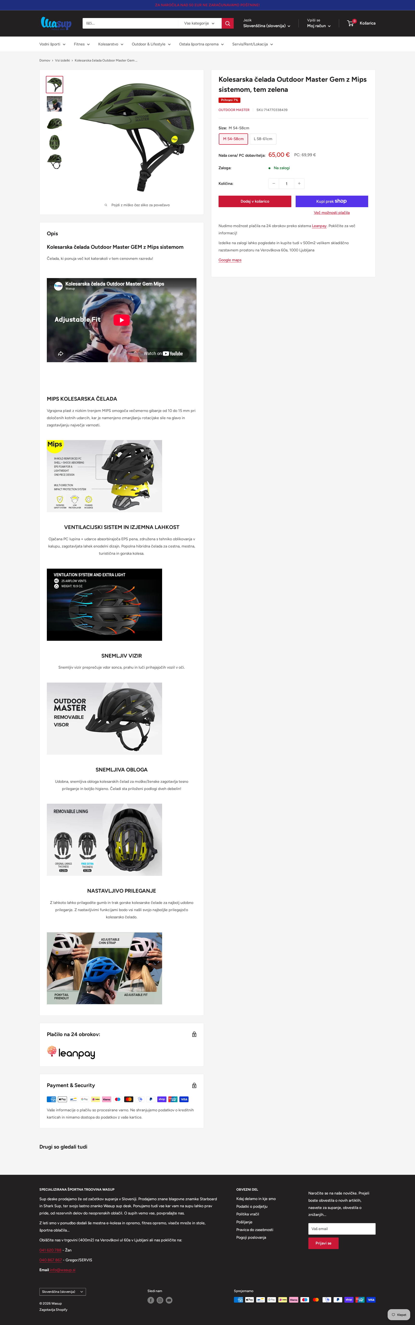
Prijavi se (323, 1243)
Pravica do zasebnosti (254, 1229)
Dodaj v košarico (255, 201)
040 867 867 (50, 1260)
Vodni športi (49, 44)
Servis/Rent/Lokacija (250, 44)
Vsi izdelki (62, 60)
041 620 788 (50, 1250)
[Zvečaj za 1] (299, 183)
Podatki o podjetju (252, 1206)
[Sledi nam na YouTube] (169, 1300)
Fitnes (79, 44)
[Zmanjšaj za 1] (274, 183)
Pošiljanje (244, 1222)
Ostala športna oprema (199, 44)
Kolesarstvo (108, 44)
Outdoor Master (234, 110)
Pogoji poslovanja (251, 1237)
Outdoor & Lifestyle (148, 44)
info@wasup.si (62, 1270)
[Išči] (228, 23)
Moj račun (317, 25)
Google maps (230, 259)
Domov (44, 60)
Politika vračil (247, 1214)
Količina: (226, 183)
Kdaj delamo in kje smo (256, 1198)
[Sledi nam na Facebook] (150, 1300)
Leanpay (319, 225)
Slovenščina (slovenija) (58, 1292)
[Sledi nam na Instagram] (160, 1300)
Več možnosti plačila (332, 212)
